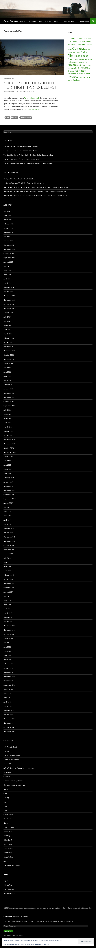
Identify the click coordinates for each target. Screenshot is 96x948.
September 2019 (9, 499)
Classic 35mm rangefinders (13, 781)
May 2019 (7, 516)
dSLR (5, 793)
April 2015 (7, 702)
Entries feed (8, 885)
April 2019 (7, 520)
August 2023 (8, 313)
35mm (72, 38)
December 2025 (9, 232)
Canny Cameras (11, 21)
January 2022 (8, 389)
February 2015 (9, 710)
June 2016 (7, 647)
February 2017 (9, 617)
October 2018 (9, 545)
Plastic (82, 70)
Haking (81, 59)
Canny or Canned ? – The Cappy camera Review (21, 151)
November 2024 (9, 249)
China (73, 52)
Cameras (22, 21)
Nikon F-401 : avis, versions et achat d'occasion (20, 191)
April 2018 (7, 571)
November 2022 (9, 351)
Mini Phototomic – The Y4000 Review (24, 179)
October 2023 (9, 304)
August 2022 (8, 363)
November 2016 (9, 630)
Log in (6, 881)
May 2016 (7, 651)
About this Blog (68, 21)
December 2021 (9, 393)
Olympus (71, 71)
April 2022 (7, 376)
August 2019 (8, 503)
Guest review (8, 819)
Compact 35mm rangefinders (14, 785)
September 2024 (9, 258)
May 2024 (7, 275)
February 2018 (9, 575)
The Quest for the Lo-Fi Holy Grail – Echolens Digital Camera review (28, 155)
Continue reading (32, 109)
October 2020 (9, 448)
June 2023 (7, 321)
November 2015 (9, 676)
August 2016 (8, 638)
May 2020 (7, 469)
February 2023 (9, 338)
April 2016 (7, 655)
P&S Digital (8, 844)
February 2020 (9, 478)
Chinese (78, 52)
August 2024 (8, 262)
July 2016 (7, 643)
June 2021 (7, 414)
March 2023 (8, 334)
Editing (6, 798)
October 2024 (9, 253)
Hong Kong (83, 62)
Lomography (72, 68)
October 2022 (9, 355)
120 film (82, 39)
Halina (70, 62)
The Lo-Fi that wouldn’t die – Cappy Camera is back (22, 159)
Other (56, 21)
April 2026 (7, 215)
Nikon (88, 68)
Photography (26, 117)
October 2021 (9, 401)
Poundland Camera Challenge (79, 73)
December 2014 (9, 719)
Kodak (80, 65)
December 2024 (9, 245)
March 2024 (8, 283)
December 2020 (9, 440)
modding (32, 21)
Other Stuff (9, 79)
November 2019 (9, 490)
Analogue (79, 44)
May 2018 (7, 566)
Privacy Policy (84, 21)
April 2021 (7, 423)
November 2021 (9, 397)
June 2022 (7, 372)
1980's (76, 41)
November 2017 (9, 583)
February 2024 (9, 287)
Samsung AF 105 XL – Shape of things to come (27, 183)
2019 (72, 45)
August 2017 (8, 592)
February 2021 (9, 431)
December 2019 (9, 486)
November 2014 (9, 723)
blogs (70, 49)
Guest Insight (8, 815)
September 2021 (9, 406)
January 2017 (8, 621)
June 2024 (7, 270)
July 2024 (7, 266)
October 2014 (9, 727)
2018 (7, 117)
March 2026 (8, 220)
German (76, 59)
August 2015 (8, 689)
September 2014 (9, 731)
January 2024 (8, 291)
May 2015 (7, 698)
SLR (88, 77)
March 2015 (8, 706)
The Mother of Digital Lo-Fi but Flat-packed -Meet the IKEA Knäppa (28, 163)
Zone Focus (76, 80)
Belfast (15, 117)
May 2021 (7, 418)
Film (40, 21)
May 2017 (7, 605)
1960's (88, 38)
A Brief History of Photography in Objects (19, 768)
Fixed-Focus (81, 55)
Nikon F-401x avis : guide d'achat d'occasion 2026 (21, 187)
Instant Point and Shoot (12, 827)
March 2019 (8, 524)
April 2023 (7, 330)
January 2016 (8, 668)
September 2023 (9, 308)
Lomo (89, 65)
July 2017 (7, 596)
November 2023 (9, 300)
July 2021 (7, 410)
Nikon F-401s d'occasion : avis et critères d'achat (21, 196)
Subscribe (8, 931)
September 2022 (9, 359)
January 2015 (8, 715)
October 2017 (9, 588)
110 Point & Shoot (10, 747)
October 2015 (9, 681)
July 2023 (7, 317)
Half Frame (88, 59)
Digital (84, 52)
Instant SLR (8, 831)
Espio (5, 802)
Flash (70, 59)
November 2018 (9, 541)
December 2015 (9, 672)
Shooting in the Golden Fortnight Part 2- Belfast (30, 85)
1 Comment (29, 92)
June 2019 (7, 511)
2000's (88, 41)
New (79, 68)
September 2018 (9, 550)
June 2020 (7, 465)
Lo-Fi (85, 65)
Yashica (70, 80)
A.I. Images (48, 21)
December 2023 (9, 296)
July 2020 (7, 461)
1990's (82, 41)
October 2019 (9, 495)
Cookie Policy (44, 944)
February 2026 (9, 224)
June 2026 (7, 211)
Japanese (73, 64)
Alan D (19, 92)
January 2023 (8, 342)
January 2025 (8, 241)
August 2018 (8, 554)
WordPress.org (9, 893)
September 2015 (9, 685)
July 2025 (7, 236)
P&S (76, 71)
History (75, 62)
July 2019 (7, 507)
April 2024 (7, 279)
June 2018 (7, 562)
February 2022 (9, 385)
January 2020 (8, 482)
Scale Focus (83, 78)
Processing (7, 853)
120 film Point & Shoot (12, 755)
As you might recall (31, 98)
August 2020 (8, 456)
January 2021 (8, 435)
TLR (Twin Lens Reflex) (12, 865)
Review (73, 77)
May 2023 (7, 325)
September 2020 (9, 452)
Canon (70, 52)
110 (78, 39)
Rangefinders (8, 857)
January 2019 (8, 533)
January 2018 (8, 579)
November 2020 (9, 444)
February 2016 (9, 664)
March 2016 (8, 660)
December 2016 (9, 626)
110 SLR (6, 751)
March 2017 (8, 613)
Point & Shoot (9, 848)
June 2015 (7, 693)
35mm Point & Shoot (11, 760)
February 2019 (9, 528)
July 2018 (7, 558)
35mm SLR (7, 764)
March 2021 (8, 427)
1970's (70, 42)
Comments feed (9, 889)
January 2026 (8, 228)
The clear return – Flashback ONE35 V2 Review (21, 146)
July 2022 (7, 368)
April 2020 (7, 473)
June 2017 (7, 600)
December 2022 (9, 346)
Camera (78, 48)
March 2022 (8, 380)
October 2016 (9, 634)
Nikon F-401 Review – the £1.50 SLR (55, 187)
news (83, 67)
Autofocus (89, 45)
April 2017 (7, 609)
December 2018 (9, 537)
